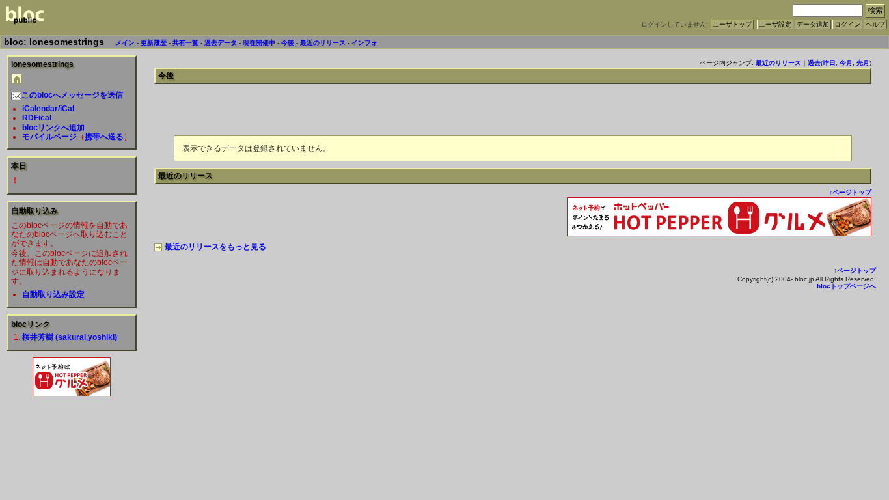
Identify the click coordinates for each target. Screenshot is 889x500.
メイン (125, 42)
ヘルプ (875, 24)
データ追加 (813, 24)
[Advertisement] (72, 427)
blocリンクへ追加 (53, 127)
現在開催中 (259, 42)
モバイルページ (49, 136)
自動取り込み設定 (53, 294)
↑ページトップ (850, 192)
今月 (846, 62)
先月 (862, 62)
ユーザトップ (732, 24)
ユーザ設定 (775, 24)
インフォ (364, 42)
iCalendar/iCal (48, 108)
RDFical (36, 117)
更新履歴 (154, 42)
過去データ (220, 42)
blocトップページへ (846, 286)
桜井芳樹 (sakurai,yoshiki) (69, 337)
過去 (814, 62)
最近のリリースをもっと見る (215, 246)
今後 (287, 42)
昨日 (829, 62)
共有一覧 (185, 42)
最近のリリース (323, 42)
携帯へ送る (104, 136)
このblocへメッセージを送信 (72, 95)
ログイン (847, 24)
